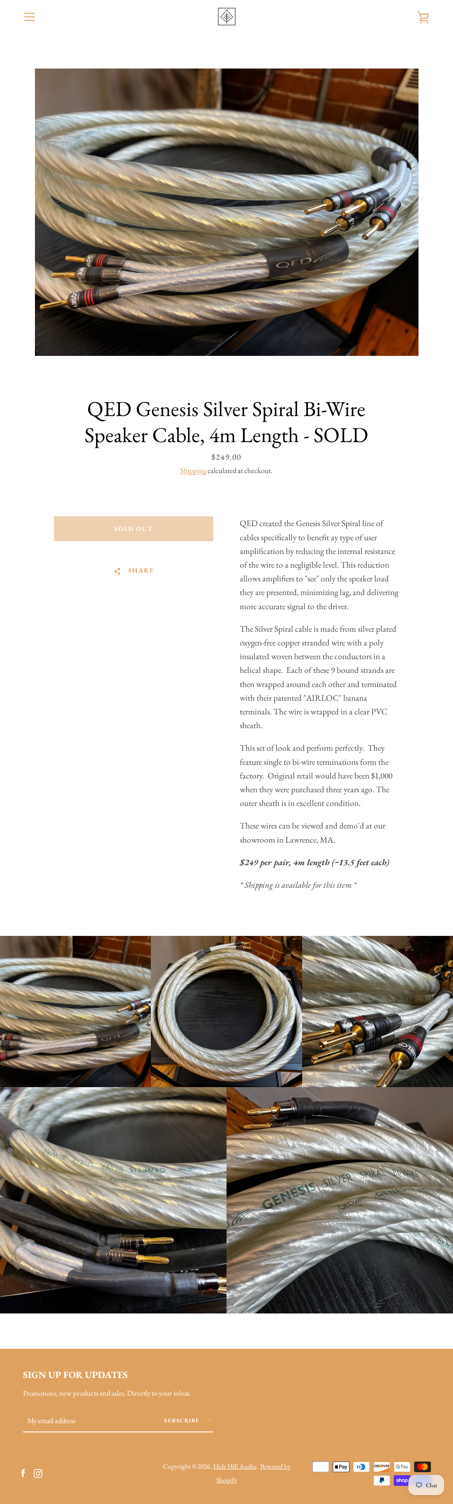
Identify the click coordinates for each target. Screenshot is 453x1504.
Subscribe (182, 1420)
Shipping (193, 470)
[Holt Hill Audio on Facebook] (23, 1472)
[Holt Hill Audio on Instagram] (38, 1472)
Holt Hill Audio (235, 1466)
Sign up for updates (75, 1374)
